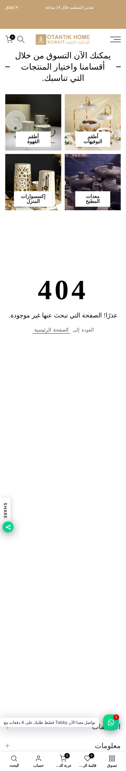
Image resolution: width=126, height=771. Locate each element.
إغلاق (10, 7)
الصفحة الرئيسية (51, 330)
